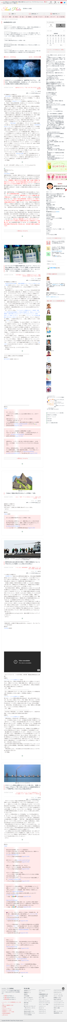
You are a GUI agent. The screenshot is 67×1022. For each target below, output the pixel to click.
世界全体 (24, 275)
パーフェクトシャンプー (58, 1001)
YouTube (6, 628)
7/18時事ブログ (8, 576)
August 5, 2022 (31, 527)
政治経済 (28, 275)
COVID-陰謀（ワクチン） (21, 274)
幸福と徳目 (49, 147)
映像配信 (61, 284)
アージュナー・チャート (28, 999)
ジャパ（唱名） (50, 99)
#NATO (8, 965)
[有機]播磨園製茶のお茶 (43, 994)
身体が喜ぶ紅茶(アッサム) (29, 1011)
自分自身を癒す (50, 144)
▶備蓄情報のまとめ (51, 211)
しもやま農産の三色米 (43, 995)
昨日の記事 (7, 96)
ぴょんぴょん (49, 223)
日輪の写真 (48, 98)
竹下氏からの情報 (36, 87)
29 (47, 43)
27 (61, 41)
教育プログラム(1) (53, 145)
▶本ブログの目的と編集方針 (57, 251)
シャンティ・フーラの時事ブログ (12, 679)
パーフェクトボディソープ (59, 1002)
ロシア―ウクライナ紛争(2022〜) (31, 792)
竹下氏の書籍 (26, 995)
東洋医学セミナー (55, 284)
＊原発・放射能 (31, 567)
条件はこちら (37, 93)
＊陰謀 (39, 274)
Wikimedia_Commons (19, 559)
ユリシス (48, 231)
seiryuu (48, 226)
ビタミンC (48, 199)
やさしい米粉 (41, 997)
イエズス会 (18, 792)
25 (55, 41)
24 (53, 41)
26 (58, 41)
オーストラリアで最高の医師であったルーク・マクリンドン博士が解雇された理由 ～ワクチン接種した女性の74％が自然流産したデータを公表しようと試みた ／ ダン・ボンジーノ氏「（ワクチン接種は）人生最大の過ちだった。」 (22, 34)
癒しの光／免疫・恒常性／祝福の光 (54, 100)
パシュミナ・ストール (58, 994)
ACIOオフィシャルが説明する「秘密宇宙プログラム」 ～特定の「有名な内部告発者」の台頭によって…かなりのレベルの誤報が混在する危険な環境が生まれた (22, 28)
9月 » (61, 45)
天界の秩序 (48, 107)
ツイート (32, 91)
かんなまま (48, 225)
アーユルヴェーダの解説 (52, 109)
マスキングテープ (42, 1011)
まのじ (17, 496)
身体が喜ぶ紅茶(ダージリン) (29, 1013)
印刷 (40, 91)
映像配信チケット (27, 992)
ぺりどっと (48, 222)
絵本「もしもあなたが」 (28, 997)
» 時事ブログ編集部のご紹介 (7, 1005)
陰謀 (40, 568)
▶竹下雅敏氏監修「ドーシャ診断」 (54, 207)
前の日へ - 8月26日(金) (10, 57)
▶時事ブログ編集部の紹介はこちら (52, 296)
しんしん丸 (48, 227)
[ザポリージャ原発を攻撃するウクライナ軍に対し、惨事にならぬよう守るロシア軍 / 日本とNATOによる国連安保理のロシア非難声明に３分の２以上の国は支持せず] (22, 773)
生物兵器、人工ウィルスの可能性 (54, 218)
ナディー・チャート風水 (43, 1004)
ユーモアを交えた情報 (51, 234)
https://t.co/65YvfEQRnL (17, 891)
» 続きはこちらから (22, 231)
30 (50, 43)
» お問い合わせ (5, 1014)
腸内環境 (48, 203)
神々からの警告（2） (52, 140)
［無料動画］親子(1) (51, 89)
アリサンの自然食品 (28, 1014)
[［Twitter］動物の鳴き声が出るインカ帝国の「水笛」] (22, 481)
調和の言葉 (26, 1002)
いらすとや (24, 490)
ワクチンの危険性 (50, 216)
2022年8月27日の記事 (14, 19)
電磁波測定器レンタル (58, 1013)
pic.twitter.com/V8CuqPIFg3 (17, 434)
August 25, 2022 (25, 856)
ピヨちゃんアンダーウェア (59, 990)
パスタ (40, 992)
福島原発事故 (24, 567)
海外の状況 (48, 215)
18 (55, 40)
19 (58, 40)
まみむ (47, 233)
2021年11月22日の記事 (10, 283)
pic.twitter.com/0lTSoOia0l (12, 894)
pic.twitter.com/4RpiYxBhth (15, 879)
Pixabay (24, 77)
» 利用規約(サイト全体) (6, 1010)
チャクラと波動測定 (51, 93)
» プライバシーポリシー (7, 1008)
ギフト (55, 1009)
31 (53, 43)
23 (50, 41)
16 (50, 40)
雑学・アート (38, 498)
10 (53, 38)
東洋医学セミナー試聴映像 (53, 136)
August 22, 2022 (19, 436)
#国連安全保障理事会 (24, 929)
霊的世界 (39, 88)
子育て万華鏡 (50, 409)
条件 (56, 256)
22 (47, 41)
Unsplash (24, 263)
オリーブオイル (42, 990)
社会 (32, 275)
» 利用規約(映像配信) (6, 1013)
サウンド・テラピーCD (58, 995)
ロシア (33, 793)
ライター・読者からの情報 (26, 793)
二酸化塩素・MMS (50, 204)
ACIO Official (7, 173)
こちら (7, 320)
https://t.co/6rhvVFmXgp (11, 946)
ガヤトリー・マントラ (51, 95)
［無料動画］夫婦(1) (51, 88)
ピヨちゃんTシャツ (42, 1013)
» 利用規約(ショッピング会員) (8, 1011)
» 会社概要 (4, 1006)
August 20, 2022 (33, 453)
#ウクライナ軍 (33, 914)
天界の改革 (13, 123)
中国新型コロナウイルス (32, 274)
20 (61, 40)
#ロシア (15, 926)
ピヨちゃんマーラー (57, 992)
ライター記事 (49, 219)
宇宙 (32, 87)
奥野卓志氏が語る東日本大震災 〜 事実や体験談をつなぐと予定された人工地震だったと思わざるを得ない (22, 45)
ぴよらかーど (41, 1007)
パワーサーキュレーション (59, 1004)
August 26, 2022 (25, 881)
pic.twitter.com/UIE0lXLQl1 (12, 854)
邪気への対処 (49, 102)
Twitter (5, 408)
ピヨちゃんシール (42, 1009)
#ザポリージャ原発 (14, 915)
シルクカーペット (42, 1006)
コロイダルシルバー (51, 202)
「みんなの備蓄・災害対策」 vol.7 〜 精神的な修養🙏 (14, 2)
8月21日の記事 (19, 153)
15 (47, 40)
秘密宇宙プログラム (20, 87)
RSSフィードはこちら (52, 263)
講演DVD (25, 994)
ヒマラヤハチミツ (27, 1009)
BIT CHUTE (7, 359)
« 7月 (50, 45)
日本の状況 (48, 214)
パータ (16, 567)
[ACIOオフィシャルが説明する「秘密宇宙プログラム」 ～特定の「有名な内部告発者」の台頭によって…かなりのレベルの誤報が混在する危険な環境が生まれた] (22, 68)
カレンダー (26, 1004)
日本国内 (36, 568)
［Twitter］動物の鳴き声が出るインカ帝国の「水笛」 (15, 40)
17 (53, 40)
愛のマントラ (49, 96)
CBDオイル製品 (57, 1007)
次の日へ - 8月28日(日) (34, 57)
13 (61, 38)
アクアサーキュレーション (59, 1006)
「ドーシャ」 (53, 103)
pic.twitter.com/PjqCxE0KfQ (12, 970)
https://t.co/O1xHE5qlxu (28, 451)
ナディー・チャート (28, 1001)
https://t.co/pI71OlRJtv (22, 958)
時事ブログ (7, 19)
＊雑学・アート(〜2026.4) (24, 496)
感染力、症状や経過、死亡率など (54, 195)
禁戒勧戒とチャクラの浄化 (53, 148)
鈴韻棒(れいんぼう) (57, 997)
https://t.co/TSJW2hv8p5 (11, 900)
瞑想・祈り (48, 200)
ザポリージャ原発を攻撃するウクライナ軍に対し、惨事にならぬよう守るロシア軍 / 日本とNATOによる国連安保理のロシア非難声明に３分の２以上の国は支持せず (22, 51)
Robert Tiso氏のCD (57, 999)
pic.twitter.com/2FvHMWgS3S (13, 526)
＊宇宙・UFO (27, 87)
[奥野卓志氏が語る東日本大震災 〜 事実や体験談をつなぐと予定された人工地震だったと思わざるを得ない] (22, 549)
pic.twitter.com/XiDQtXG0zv (12, 919)
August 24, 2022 (18, 425)
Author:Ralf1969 (22, 782)
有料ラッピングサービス (58, 1011)
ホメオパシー (49, 206)
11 (55, 38)
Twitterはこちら (51, 261)
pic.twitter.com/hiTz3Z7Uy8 (23, 860)
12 (58, 38)
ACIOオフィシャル (16, 101)
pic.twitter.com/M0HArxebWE (20, 423)
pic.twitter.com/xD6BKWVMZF (13, 453)
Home (3, 19)
